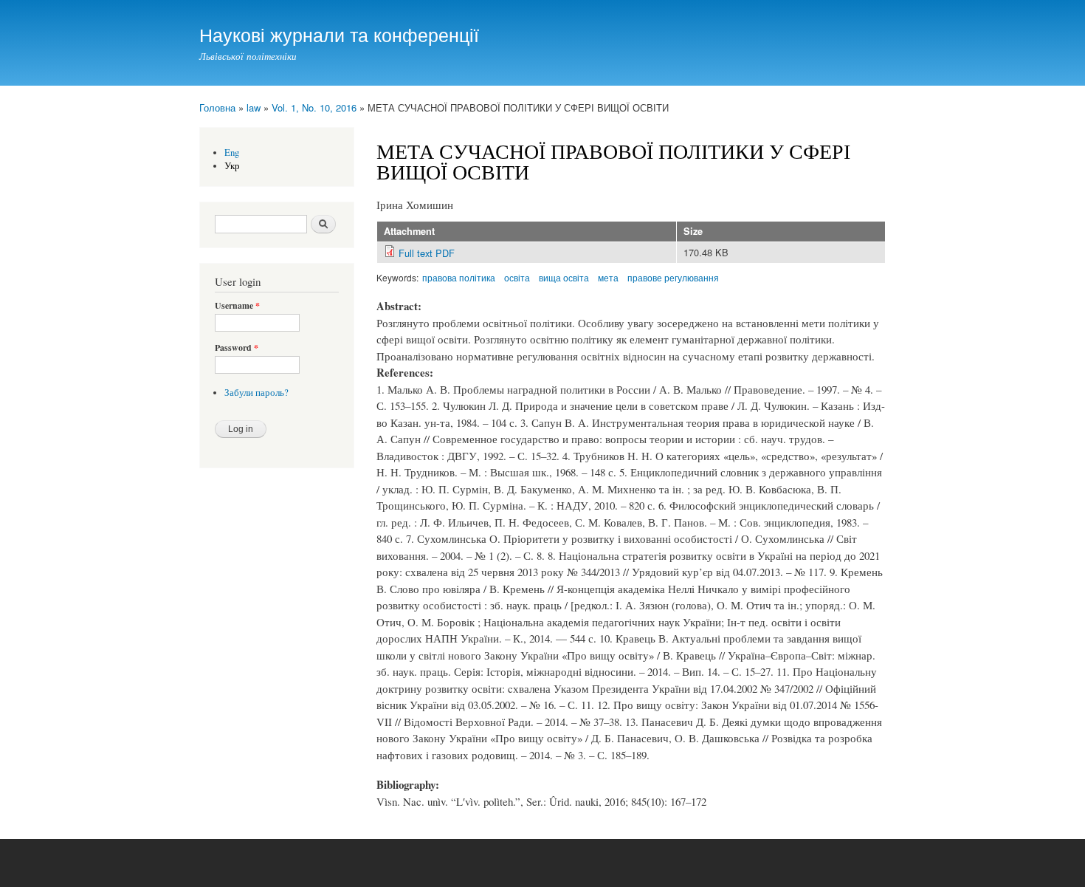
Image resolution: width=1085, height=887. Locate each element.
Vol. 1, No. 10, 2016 (314, 107)
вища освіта (564, 277)
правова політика (458, 277)
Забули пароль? (256, 392)
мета (608, 277)
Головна (217, 107)
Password (236, 348)
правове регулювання (673, 277)
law (254, 107)
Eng (231, 152)
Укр (232, 166)
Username (237, 306)
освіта (517, 277)
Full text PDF (427, 253)
